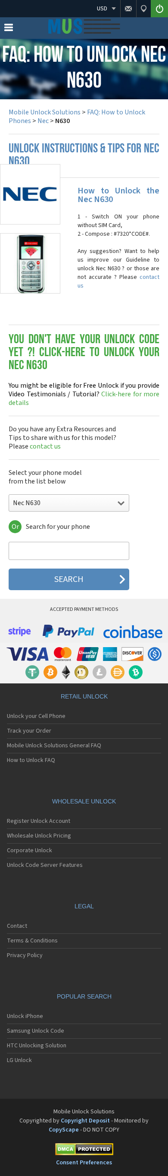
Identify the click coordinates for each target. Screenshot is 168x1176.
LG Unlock (19, 1060)
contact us (45, 446)
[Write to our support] (128, 8)
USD (102, 8)
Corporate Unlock (29, 850)
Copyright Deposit (85, 1120)
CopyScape (64, 1129)
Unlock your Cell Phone (36, 716)
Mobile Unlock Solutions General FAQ (54, 745)
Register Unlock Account (38, 821)
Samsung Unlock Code (35, 1031)
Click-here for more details (84, 394)
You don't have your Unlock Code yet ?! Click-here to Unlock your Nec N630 (84, 353)
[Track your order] (143, 8)
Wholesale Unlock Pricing (39, 835)
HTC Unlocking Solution (36, 1045)
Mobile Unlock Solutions (45, 112)
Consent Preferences (84, 1162)
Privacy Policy (25, 955)
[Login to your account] (159, 8)
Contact (17, 926)
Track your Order (29, 731)
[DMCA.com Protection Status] (84, 1150)
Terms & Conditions (32, 940)
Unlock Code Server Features (45, 865)
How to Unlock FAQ (31, 760)
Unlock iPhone (25, 1016)
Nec (43, 121)
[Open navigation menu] (8, 29)
